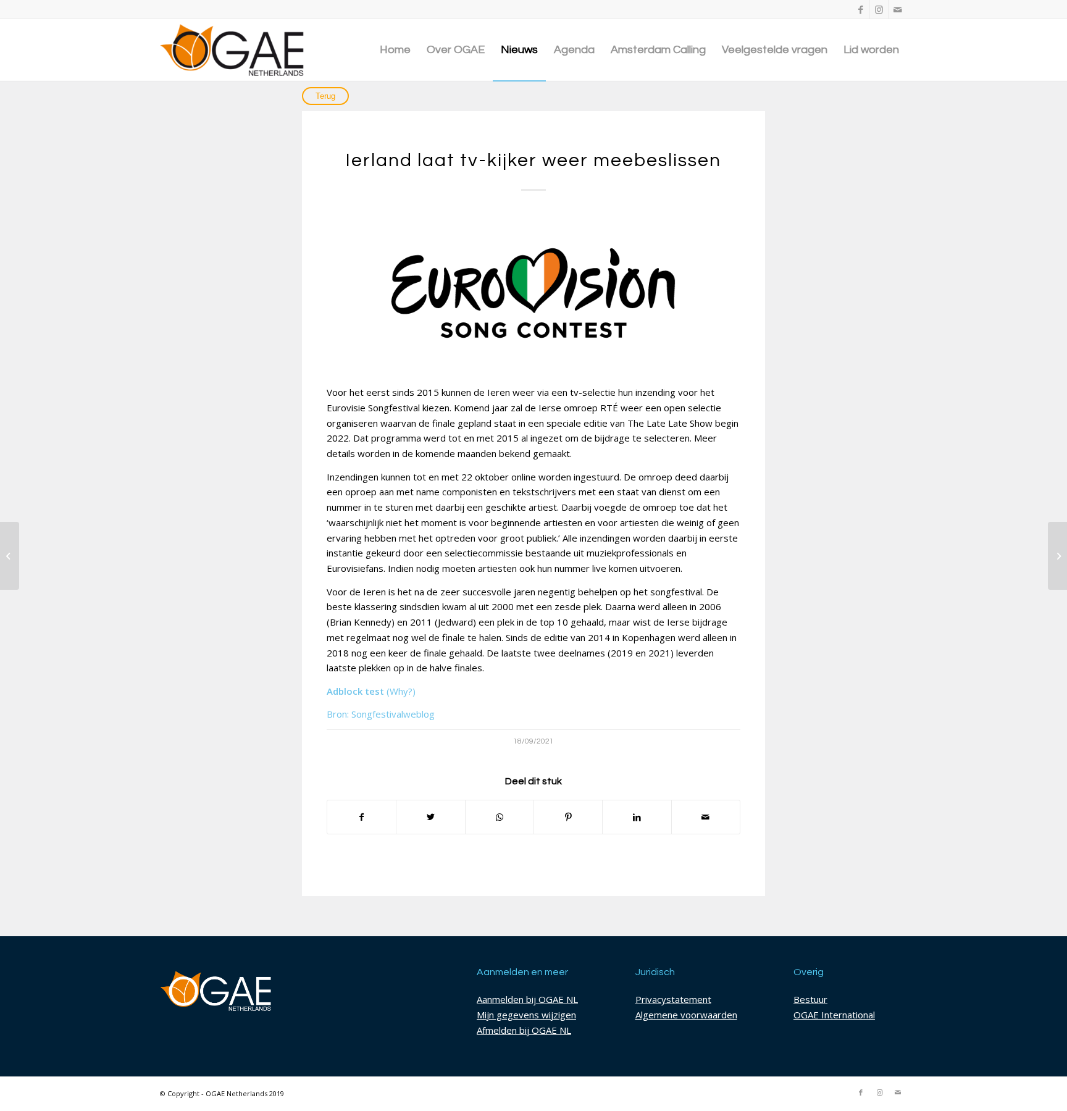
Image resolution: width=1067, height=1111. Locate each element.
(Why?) (401, 691)
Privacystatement (673, 999)
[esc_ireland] (533, 292)
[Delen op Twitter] (430, 817)
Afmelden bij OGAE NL (524, 1030)
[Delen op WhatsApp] (500, 817)
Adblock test (355, 691)
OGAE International (834, 1014)
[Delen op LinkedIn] (637, 817)
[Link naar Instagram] (879, 9)
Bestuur (810, 999)
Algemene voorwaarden (686, 1014)
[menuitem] (395, 50)
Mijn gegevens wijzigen (526, 1014)
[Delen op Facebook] (361, 817)
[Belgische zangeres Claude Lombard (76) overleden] (1057, 556)
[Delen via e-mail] (706, 817)
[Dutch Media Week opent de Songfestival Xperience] (9, 556)
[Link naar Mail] (898, 9)
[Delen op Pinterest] (568, 817)
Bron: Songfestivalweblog (381, 714)
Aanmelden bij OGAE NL (527, 999)
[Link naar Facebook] (860, 9)
